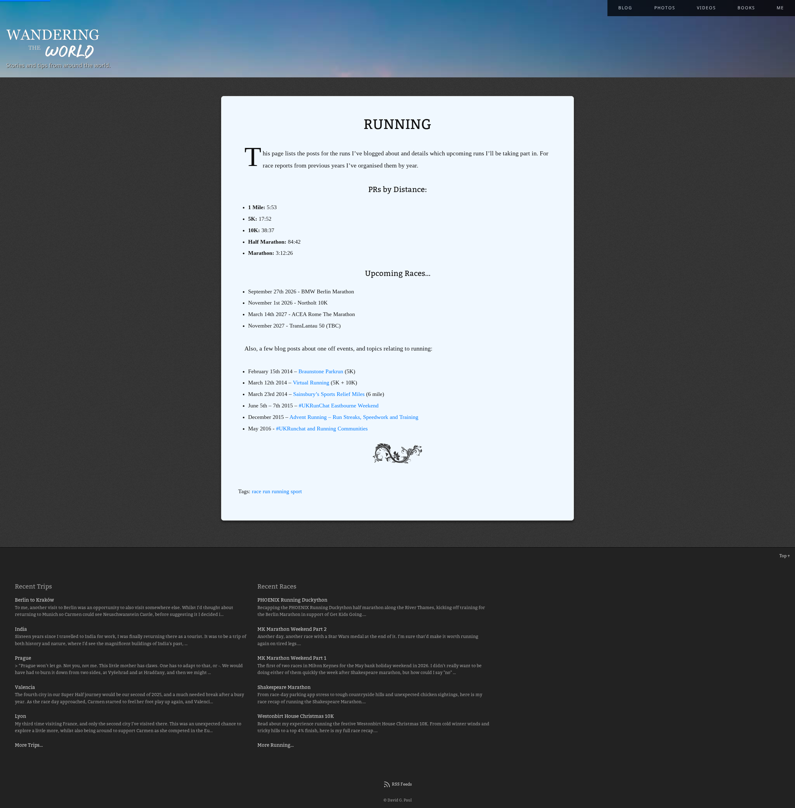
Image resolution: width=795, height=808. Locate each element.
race (256, 491)
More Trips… (29, 745)
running (280, 491)
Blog (625, 8)
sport (296, 491)
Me (780, 8)
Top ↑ (784, 555)
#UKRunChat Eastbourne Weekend (339, 405)
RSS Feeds (402, 784)
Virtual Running (311, 382)
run (266, 491)
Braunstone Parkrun (320, 371)
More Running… (275, 745)
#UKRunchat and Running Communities (322, 428)
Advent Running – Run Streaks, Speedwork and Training (353, 417)
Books (746, 8)
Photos (664, 8)
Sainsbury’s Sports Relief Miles (329, 394)
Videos (706, 8)
